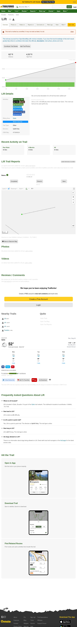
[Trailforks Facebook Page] (2, 616)
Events (51, 11)
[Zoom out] (73, 199)
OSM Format (63, 385)
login (75, 7)
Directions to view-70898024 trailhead (11, 237)
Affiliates (39, 620)
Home (3, 11)
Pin (13, 367)
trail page (63, 440)
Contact (16, 623)
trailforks (5, 373)
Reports (32, 11)
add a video (28, 263)
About (15, 617)
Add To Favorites (24, 380)
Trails (16, 11)
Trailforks (12, 373)
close (72, 31)
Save (64, 181)
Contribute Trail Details (11, 46)
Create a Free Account (38, 299)
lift (10, 19)
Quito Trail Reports (46, 324)
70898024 (17, 132)
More (64, 11)
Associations (42, 617)
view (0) (38, 184)
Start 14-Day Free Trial (48, 2)
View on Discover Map (10, 241)
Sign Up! (32, 617)
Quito (14, 118)
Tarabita (6, 330)
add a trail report (30, 166)
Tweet (7, 367)
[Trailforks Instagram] (5, 616)
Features (16, 620)
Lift (5, 319)
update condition (68, 161)
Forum (41, 623)
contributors (23, 373)
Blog (25, 620)
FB (3, 367)
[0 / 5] (30, 175)
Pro (25, 617)
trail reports (7, 281)
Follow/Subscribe (9, 380)
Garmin (32, 623)
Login (38, 305)
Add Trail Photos (25, 46)
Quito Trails (43, 318)
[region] (38, 210)
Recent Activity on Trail (14, 142)
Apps (58, 11)
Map (9, 11)
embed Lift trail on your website (8, 370)
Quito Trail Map (44, 321)
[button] (38, 478)
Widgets (26, 623)
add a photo (28, 251)
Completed (14, 181)
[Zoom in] (73, 197)
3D (73, 226)
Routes (24, 11)
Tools (32, 620)
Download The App (67, 617)
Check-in (39, 181)
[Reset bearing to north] (73, 202)
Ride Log (42, 11)
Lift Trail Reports (10, 161)
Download (44, 380)
